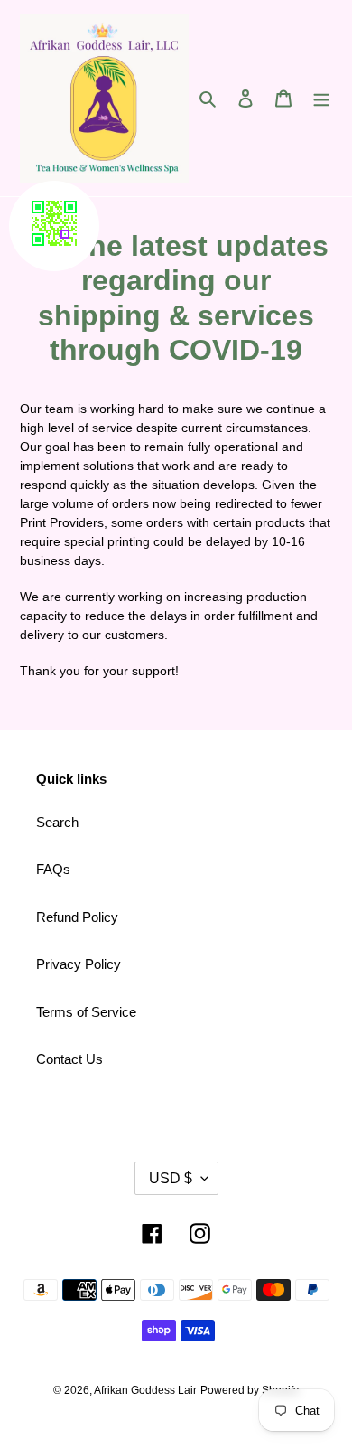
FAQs (53, 869)
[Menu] (321, 98)
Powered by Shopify (249, 1390)
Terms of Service (86, 1012)
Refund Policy (77, 917)
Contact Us (69, 1059)
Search (57, 822)
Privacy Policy (78, 964)
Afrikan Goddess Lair (145, 1390)
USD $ (170, 1178)
